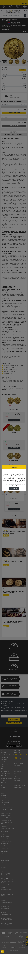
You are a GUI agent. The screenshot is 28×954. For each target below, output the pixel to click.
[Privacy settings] (2, 951)
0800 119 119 (18, 481)
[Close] (25, 467)
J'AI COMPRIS (14, 488)
